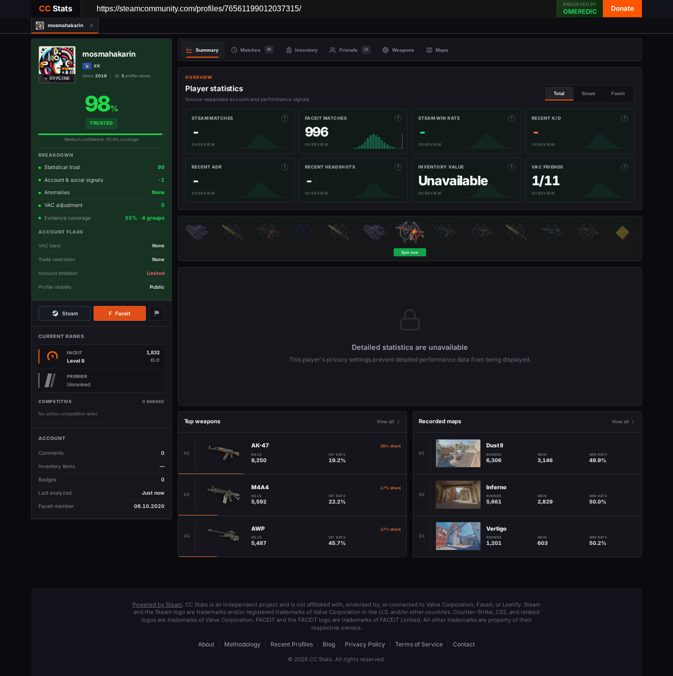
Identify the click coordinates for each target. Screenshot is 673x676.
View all (385, 421)
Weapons (403, 50)
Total (559, 93)
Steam (70, 313)
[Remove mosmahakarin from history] (92, 26)
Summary (207, 50)
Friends (353, 50)
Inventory (306, 50)
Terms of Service (419, 644)
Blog (329, 644)
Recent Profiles (291, 644)
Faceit (119, 313)
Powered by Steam (157, 604)
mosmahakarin (108, 54)
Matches (255, 50)
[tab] (59, 26)
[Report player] (157, 313)
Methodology (242, 644)
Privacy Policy (365, 644)
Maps (442, 50)
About (206, 644)
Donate (622, 8)
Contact (464, 644)
